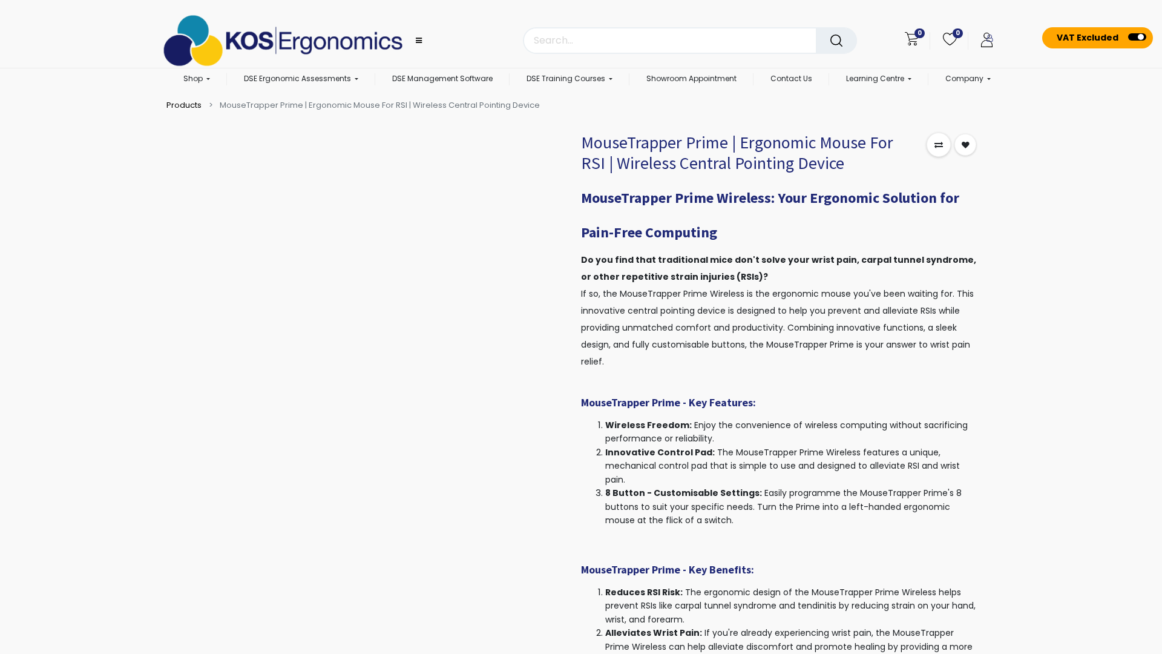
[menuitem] (442, 79)
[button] (939, 145)
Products (184, 105)
